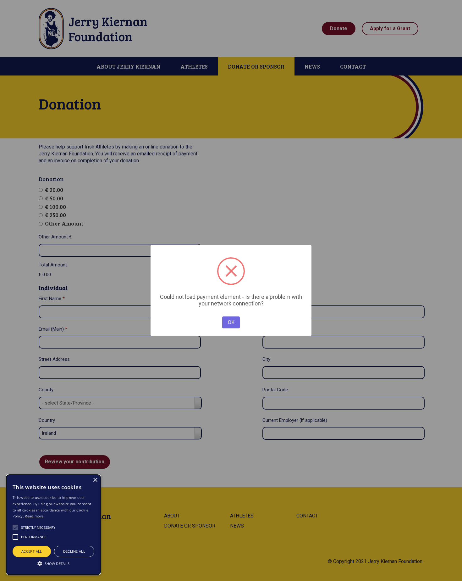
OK (231, 322)
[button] (53, 563)
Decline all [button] (74, 551)
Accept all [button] (31, 551)
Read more (34, 516)
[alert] (53, 525)
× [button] (95, 480)
